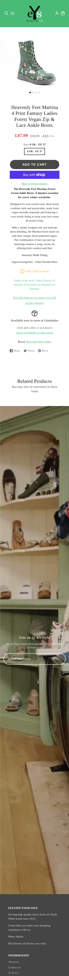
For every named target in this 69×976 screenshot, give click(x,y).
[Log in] (57, 13)
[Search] (6, 13)
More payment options (34, 183)
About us (13, 961)
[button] (30, 92)
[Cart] (63, 13)
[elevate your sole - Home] (34, 13)
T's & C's (13, 972)
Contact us (14, 967)
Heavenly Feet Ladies (38, 341)
